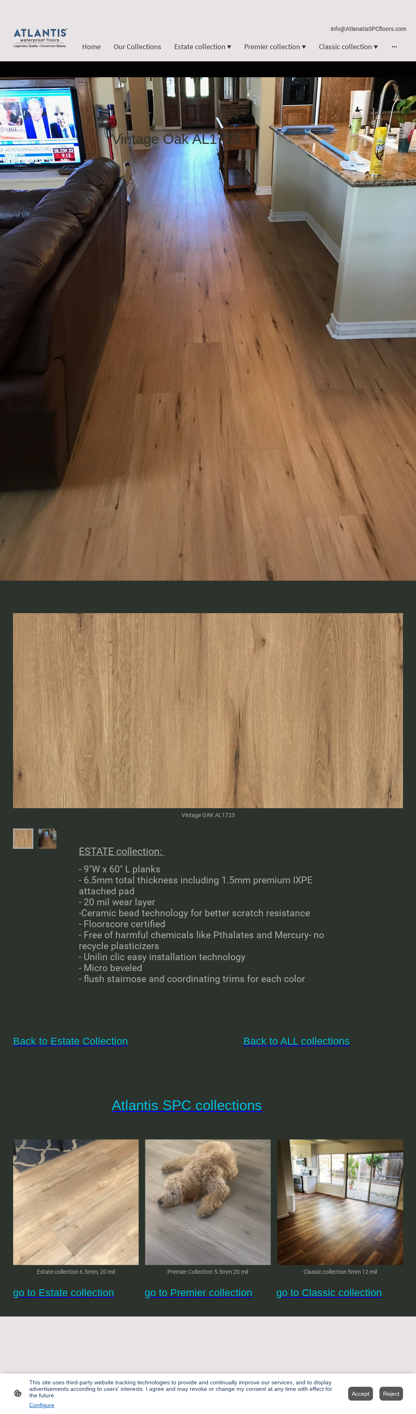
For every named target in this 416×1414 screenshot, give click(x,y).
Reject (391, 1393)
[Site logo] (40, 38)
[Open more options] (394, 46)
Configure (41, 1405)
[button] (23, 838)
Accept (360, 1393)
